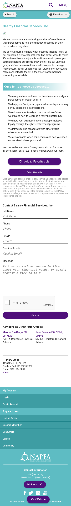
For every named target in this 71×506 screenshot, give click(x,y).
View (6, 372)
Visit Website (34, 172)
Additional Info (35, 484)
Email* (6, 236)
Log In (6, 397)
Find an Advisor (10, 418)
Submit (35, 315)
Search (10, 14)
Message (8, 261)
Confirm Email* (11, 248)
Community (8, 445)
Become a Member (12, 425)
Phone (6, 223)
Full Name (8, 211)
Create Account (10, 404)
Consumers (8, 432)
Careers (6, 438)
